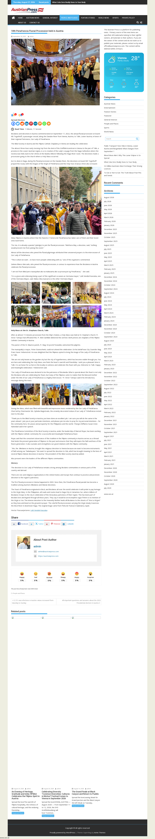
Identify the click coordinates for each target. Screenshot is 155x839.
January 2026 (109, 225)
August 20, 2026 (48, 789)
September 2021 (110, 432)
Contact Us (35, 23)
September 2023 (110, 337)
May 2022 (108, 400)
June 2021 (108, 444)
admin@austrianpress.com (48, 551)
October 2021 (109, 428)
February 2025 (110, 269)
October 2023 (109, 333)
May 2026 (108, 209)
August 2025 (109, 245)
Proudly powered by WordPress (62, 832)
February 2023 (110, 364)
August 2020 (109, 484)
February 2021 (110, 460)
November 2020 (110, 472)
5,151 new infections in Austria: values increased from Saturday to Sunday (32, 601)
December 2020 (110, 468)
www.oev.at (108, 494)
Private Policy (128, 18)
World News (103, 18)
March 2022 (108, 408)
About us (22, 23)
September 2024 (110, 289)
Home (20, 18)
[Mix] (40, 124)
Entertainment (109, 108)
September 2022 (110, 384)
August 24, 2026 (18, 789)
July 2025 (107, 249)
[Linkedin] (27, 124)
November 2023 (110, 329)
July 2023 (107, 345)
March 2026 (108, 217)
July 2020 (107, 488)
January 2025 (109, 273)
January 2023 (109, 368)
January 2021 (109, 464)
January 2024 (109, 321)
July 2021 (107, 440)
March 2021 (108, 456)
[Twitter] (18, 124)
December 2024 (110, 277)
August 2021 (109, 436)
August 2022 (109, 388)
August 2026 (109, 197)
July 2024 (107, 297)
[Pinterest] (31, 124)
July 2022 (107, 392)
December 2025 (110, 229)
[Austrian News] (13, 17)
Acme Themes (99, 832)
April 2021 (108, 452)
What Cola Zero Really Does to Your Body (69, 2)
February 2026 (110, 221)
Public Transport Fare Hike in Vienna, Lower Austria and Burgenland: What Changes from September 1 (121, 148)
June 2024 (108, 301)
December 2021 (110, 420)
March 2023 (108, 360)
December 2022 (110, 372)
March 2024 (108, 313)
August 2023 (109, 341)
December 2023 (110, 325)
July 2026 (107, 201)
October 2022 (109, 380)
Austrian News (32, 18)
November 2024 (110, 281)
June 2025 (108, 253)
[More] (49, 124)
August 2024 (109, 293)
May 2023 (108, 352)
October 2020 (109, 476)
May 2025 (108, 257)
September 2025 (110, 241)
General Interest (50, 18)
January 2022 (109, 416)
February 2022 (110, 412)
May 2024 (108, 305)
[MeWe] (35, 124)
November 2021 (110, 424)
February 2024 (110, 317)
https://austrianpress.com (48, 556)
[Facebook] (13, 124)
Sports (115, 18)
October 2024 (109, 285)
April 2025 (108, 261)
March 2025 (108, 265)
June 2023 (108, 348)
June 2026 (108, 205)
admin (32, 36)
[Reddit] (22, 124)
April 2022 (108, 404)
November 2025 (110, 233)
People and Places (69, 18)
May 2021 (108, 448)
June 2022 (108, 396)
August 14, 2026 (78, 789)
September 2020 (110, 480)
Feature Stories (88, 18)
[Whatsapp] (44, 124)
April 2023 (108, 356)
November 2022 (110, 376)
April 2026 (108, 213)
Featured (107, 116)
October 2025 (109, 237)
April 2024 (108, 309)
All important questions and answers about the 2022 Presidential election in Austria (81, 601)
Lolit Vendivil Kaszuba (39, 510)
